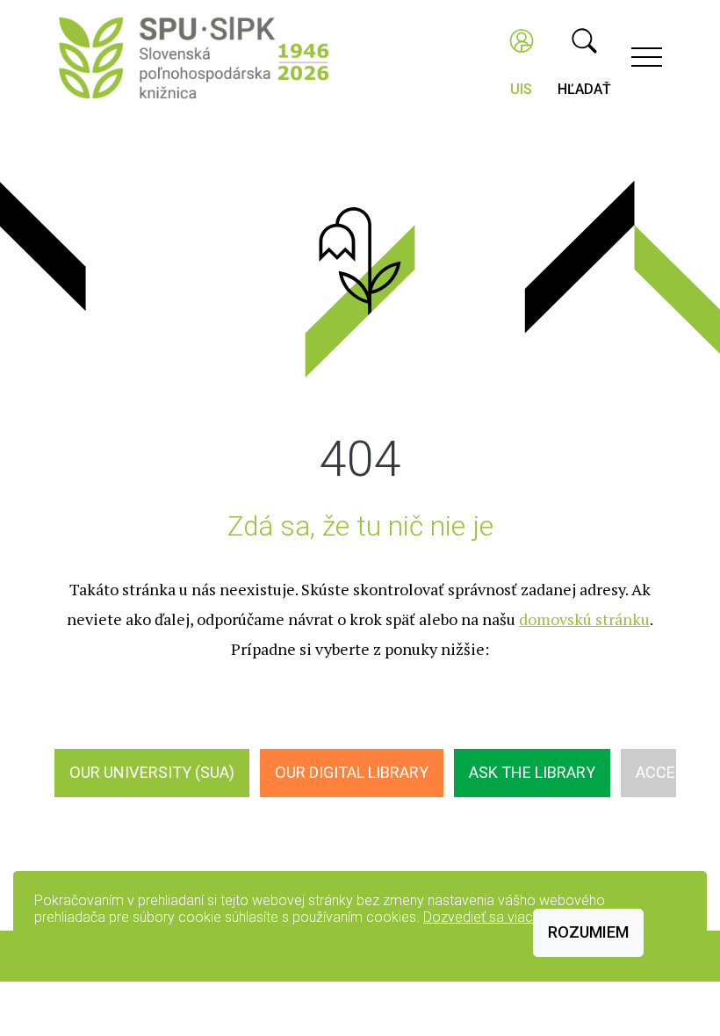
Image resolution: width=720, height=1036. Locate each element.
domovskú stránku (584, 619)
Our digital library (351, 772)
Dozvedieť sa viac (478, 917)
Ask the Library (532, 772)
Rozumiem (588, 932)
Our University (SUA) (151, 772)
